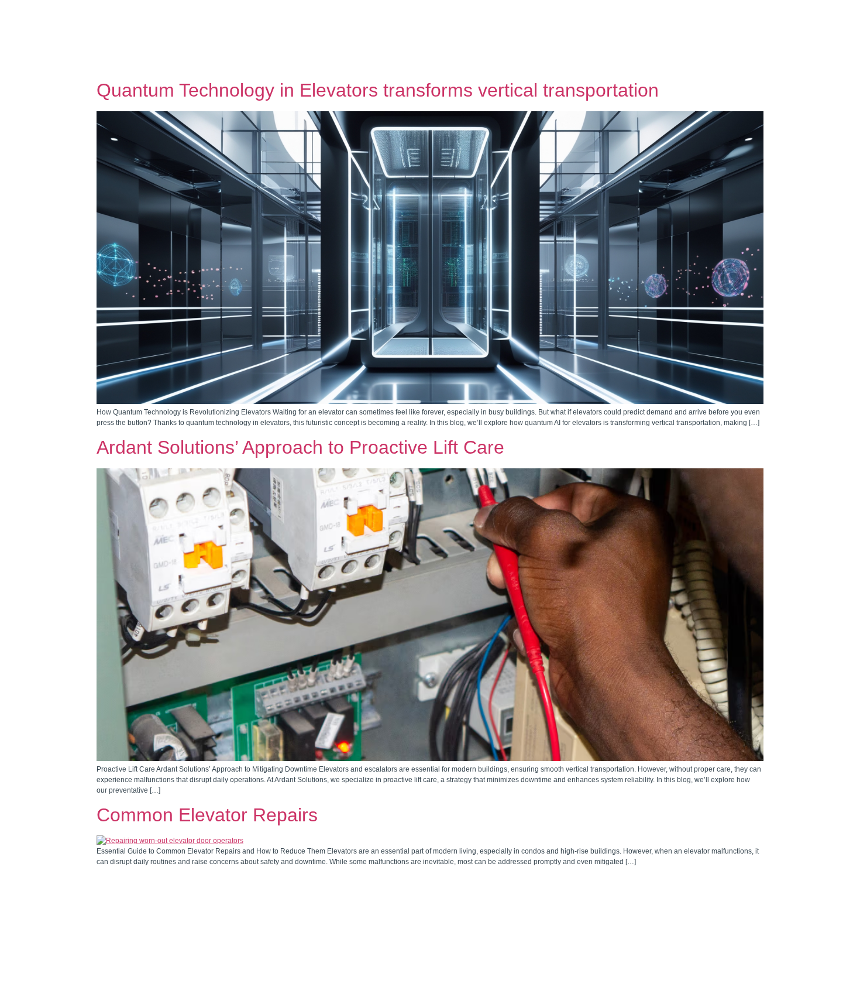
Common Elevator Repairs (207, 814)
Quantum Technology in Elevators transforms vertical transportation (378, 90)
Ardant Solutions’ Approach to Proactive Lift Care (300, 447)
